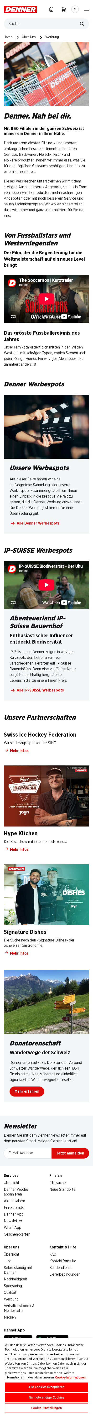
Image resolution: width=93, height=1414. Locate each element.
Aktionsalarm (14, 1201)
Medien (10, 1317)
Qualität (10, 1292)
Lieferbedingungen (64, 1274)
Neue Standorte (62, 1189)
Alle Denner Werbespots (38, 523)
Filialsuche (57, 1183)
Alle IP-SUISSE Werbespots (40, 690)
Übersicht (11, 1183)
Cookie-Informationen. (70, 1377)
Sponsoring (13, 1286)
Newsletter (13, 1221)
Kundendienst (60, 1268)
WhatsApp (12, 1228)
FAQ (52, 1254)
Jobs (7, 1261)
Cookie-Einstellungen (46, 1408)
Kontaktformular (62, 1261)
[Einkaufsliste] (51, 9)
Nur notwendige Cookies (46, 1397)
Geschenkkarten (17, 1234)
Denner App (14, 1214)
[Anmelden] (75, 9)
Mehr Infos (19, 751)
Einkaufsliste (14, 1208)
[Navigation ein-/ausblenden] (86, 9)
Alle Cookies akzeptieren (46, 1387)
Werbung (11, 1299)
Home (8, 37)
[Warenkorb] (63, 9)
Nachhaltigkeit (15, 1279)
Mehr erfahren (27, 1091)
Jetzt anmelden (70, 1153)
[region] (46, 1376)
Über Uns (29, 37)
